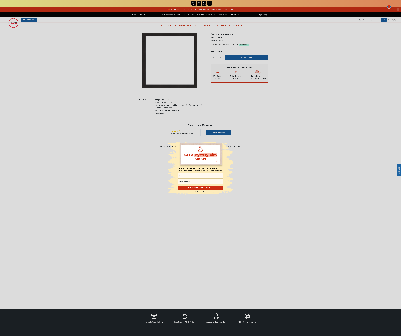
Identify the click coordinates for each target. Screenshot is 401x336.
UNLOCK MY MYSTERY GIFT (200, 188)
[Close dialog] (389, 6)
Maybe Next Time (200, 192)
